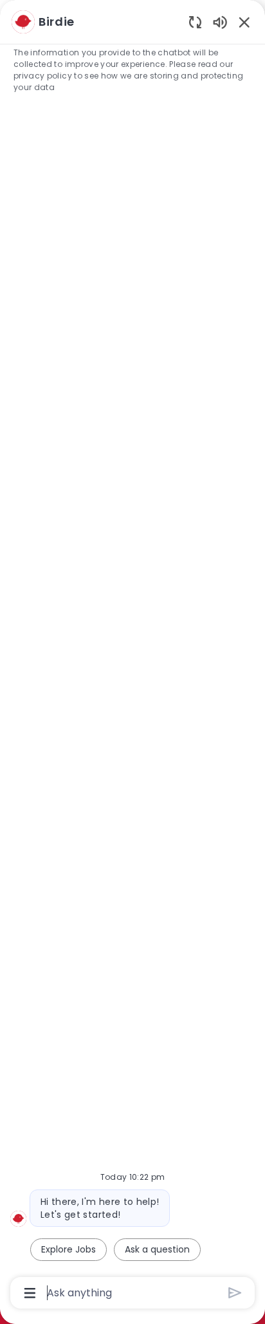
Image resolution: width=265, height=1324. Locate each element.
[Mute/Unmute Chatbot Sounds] (220, 21)
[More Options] (30, 1293)
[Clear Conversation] (195, 21)
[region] (132, 656)
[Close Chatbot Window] (244, 22)
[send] (235, 1293)
